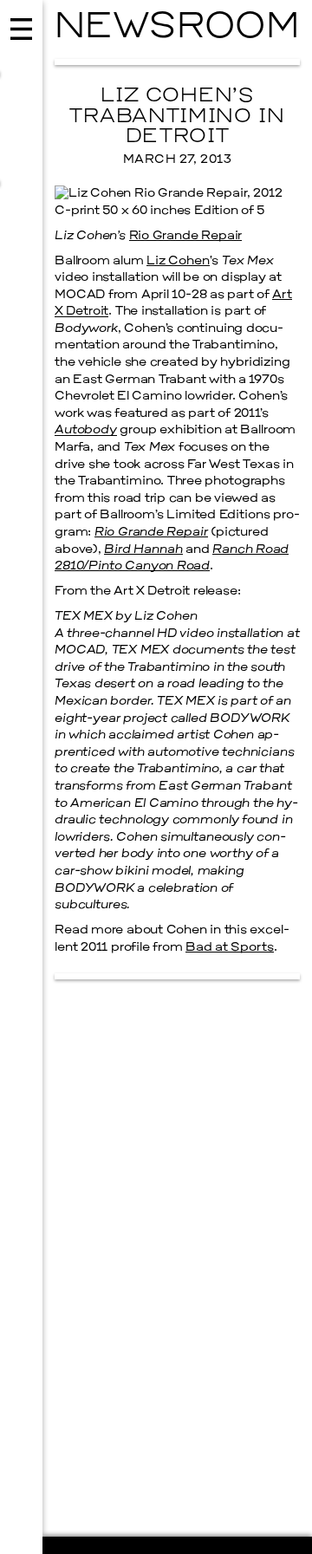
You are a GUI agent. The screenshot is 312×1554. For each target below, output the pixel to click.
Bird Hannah (143, 549)
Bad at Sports (229, 947)
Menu (21, 777)
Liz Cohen (177, 261)
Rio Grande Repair (186, 236)
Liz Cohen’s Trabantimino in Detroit (176, 117)
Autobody (86, 430)
